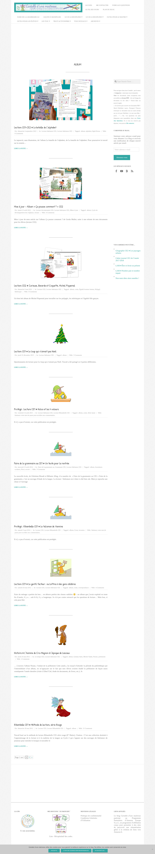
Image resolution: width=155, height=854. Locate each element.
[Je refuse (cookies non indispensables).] (152, 849)
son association (28, 831)
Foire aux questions (121, 5)
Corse (76, 530)
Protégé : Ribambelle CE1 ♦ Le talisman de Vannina (38, 526)
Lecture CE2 (41, 289)
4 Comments (100, 587)
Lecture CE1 (40, 530)
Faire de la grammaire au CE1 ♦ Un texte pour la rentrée (41, 463)
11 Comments (87, 728)
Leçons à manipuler (52, 17)
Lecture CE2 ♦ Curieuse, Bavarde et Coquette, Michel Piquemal (44, 285)
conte (76, 289)
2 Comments (25, 659)
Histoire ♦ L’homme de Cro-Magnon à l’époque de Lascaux (42, 653)
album (83, 131)
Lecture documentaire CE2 (45, 210)
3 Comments (77, 355)
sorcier (27, 469)
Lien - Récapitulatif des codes (60, 836)
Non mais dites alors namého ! (127, 278)
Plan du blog (109, 9)
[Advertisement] (77, 40)
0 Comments (19, 133)
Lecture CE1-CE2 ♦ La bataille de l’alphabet (35, 127)
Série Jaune (91, 413)
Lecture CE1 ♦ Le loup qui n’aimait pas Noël (35, 351)
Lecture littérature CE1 (49, 131)
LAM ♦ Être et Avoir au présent (128, 266)
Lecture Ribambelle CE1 (62, 413)
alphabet (88, 131)
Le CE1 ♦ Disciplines (73, 17)
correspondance (83, 587)
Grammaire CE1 (60, 467)
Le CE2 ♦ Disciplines (94, 17)
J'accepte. (54, 850)
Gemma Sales (78, 657)
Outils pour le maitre (116, 17)
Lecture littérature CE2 (64, 131)
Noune (95, 657)
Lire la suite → (21, 148)
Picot (22, 469)
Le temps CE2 (39, 657)
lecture (37, 212)
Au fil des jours (92, 9)
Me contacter (102, 5)
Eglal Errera (96, 131)
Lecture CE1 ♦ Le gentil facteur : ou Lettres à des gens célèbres (45, 584)
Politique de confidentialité (91, 816)
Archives (95, 21)
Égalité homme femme (86, 289)
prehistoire (101, 657)
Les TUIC (45, 21)
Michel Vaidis (87, 657)
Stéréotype (18, 292)
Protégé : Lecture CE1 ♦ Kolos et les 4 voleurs (36, 409)
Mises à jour (74, 210)
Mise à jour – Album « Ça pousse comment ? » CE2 (38, 206)
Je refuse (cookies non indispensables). (76, 850)
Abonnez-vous (121, 157)
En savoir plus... (100, 850)
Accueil (88, 5)
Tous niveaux (80, 21)
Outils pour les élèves (27, 21)
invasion (82, 530)
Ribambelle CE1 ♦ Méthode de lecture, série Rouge (38, 725)
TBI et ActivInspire (61, 21)
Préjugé (97, 289)
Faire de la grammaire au (28, 17)
